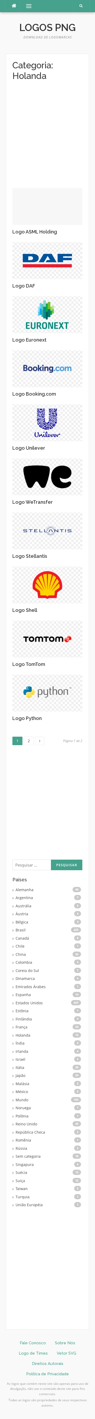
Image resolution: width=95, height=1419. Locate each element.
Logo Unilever (28, 448)
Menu (26, 5)
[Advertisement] (47, 138)
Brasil (21, 929)
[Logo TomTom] (47, 638)
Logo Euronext (29, 340)
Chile (20, 946)
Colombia (24, 962)
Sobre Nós (65, 1343)
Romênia (23, 1140)
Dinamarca (25, 978)
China (21, 954)
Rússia (21, 1148)
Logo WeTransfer (32, 502)
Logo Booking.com (34, 394)
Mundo (22, 1099)
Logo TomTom (28, 664)
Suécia (21, 1172)
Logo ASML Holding (34, 232)
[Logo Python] (47, 692)
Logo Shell (24, 610)
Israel (20, 1059)
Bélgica (22, 922)
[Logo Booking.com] (47, 368)
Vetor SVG (66, 1353)
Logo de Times (33, 1353)
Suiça (20, 1180)
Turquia (23, 1196)
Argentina (24, 897)
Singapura (25, 1164)
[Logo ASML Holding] (47, 206)
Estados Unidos (29, 1002)
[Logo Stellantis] (47, 530)
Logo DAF (23, 286)
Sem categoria (28, 1156)
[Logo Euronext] (47, 314)
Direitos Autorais (47, 1363)
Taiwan (22, 1188)
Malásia (22, 1083)
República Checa (30, 1132)
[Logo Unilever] (47, 422)
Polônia (22, 1116)
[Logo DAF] (47, 260)
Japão (20, 1075)
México (22, 1091)
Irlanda (22, 1051)
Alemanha (25, 889)
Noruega (23, 1107)
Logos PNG (47, 27)
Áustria (22, 913)
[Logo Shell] (47, 584)
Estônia (22, 1010)
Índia (20, 1043)
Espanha (23, 994)
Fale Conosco (33, 1343)
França (21, 1026)
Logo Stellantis (29, 556)
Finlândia (24, 1019)
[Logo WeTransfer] (47, 476)
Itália (20, 1067)
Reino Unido (26, 1123)
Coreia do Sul (27, 970)
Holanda (23, 1035)
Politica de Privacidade (47, 1374)
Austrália (23, 905)
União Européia (29, 1204)
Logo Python (27, 718)
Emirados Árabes (31, 986)
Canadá (22, 938)
